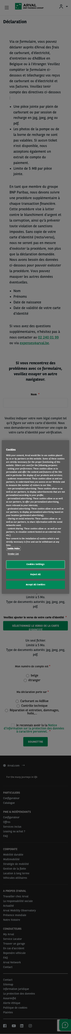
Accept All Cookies (35, 584)
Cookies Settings (35, 564)
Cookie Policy (13, 548)
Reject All (35, 574)
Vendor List (13, 554)
